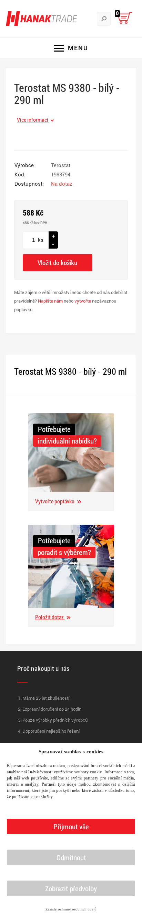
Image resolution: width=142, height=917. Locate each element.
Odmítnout (71, 857)
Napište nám (50, 301)
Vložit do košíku (57, 262)
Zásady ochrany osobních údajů (71, 909)
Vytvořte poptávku (55, 501)
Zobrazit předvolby (71, 888)
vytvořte (82, 301)
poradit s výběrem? (64, 552)
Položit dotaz (50, 617)
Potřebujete (54, 429)
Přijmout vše (71, 826)
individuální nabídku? (67, 441)
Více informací (33, 120)
